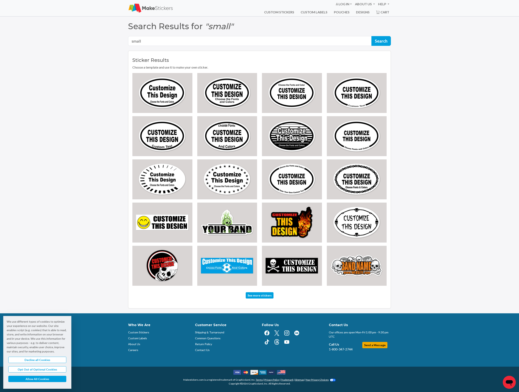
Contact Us (202, 350)
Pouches (342, 12)
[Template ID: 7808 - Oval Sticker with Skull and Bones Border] (357, 223)
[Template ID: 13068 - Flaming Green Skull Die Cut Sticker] (227, 223)
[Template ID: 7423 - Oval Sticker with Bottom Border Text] (357, 93)
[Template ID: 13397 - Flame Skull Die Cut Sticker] (292, 223)
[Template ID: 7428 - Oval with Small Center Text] (162, 93)
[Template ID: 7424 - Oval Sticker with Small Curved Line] (162, 136)
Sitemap (299, 379)
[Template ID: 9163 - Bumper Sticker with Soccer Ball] (227, 266)
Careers (133, 350)
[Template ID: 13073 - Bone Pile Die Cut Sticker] (357, 266)
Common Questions (208, 338)
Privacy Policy (271, 379)
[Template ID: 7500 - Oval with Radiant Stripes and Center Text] (162, 179)
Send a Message (375, 345)
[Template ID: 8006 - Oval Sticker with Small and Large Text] (292, 93)
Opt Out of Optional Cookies (37, 369)
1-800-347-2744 (341, 349)
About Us (134, 344)
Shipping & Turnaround (209, 332)
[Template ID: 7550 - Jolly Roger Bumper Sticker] (292, 266)
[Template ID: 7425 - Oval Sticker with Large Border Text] (357, 136)
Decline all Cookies (37, 360)
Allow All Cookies (37, 379)
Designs (363, 12)
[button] (343, 4)
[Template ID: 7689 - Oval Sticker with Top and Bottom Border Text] (292, 179)
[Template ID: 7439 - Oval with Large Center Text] (227, 93)
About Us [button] (363, 4)
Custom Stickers (279, 12)
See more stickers (260, 295)
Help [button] (382, 4)
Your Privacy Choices (317, 379)
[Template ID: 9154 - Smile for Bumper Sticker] (162, 223)
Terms (259, 379)
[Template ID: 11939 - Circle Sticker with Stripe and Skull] (162, 266)
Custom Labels (314, 12)
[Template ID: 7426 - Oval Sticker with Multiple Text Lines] (227, 136)
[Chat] (509, 382)
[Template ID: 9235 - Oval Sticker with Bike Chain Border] (357, 179)
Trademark (287, 379)
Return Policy (203, 344)
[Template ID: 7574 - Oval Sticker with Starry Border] (227, 179)
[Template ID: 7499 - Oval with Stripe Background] (292, 136)
